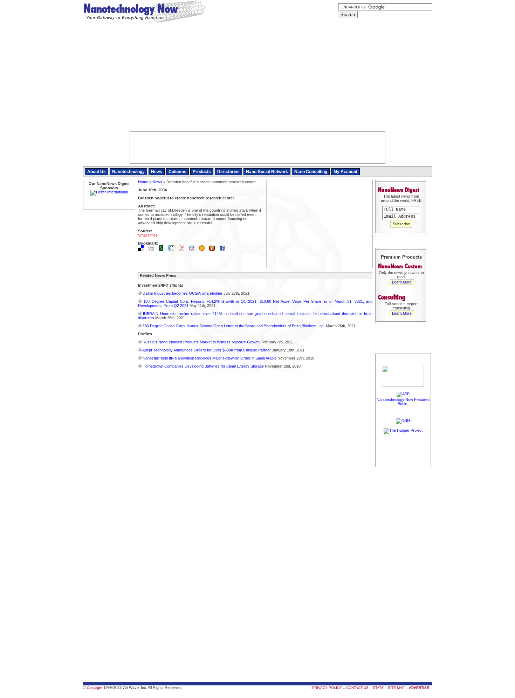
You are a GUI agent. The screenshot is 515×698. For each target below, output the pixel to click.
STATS (378, 688)
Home (143, 182)
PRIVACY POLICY (327, 688)
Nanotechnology (128, 171)
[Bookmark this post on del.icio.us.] (142, 249)
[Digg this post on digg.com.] (152, 249)
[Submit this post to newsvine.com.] (162, 249)
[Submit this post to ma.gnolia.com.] (203, 249)
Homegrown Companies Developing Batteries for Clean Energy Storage (203, 366)
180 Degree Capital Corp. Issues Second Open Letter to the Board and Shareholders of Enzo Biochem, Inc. (234, 326)
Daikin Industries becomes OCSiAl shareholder (182, 293)
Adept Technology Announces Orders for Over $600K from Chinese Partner (206, 350)
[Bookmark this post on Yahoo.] (183, 249)
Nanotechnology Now (144, 12)
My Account (345, 171)
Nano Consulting (310, 171)
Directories (228, 171)
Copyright (94, 688)
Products (202, 171)
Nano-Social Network (267, 171)
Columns (177, 171)
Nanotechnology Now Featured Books (403, 401)
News (156, 171)
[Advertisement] (257, 79)
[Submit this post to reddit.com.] (193, 249)
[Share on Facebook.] (223, 249)
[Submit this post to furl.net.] (213, 249)
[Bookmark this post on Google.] (173, 249)
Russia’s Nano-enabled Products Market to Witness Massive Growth (201, 342)
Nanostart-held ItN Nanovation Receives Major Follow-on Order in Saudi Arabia (209, 358)
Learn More (402, 282)
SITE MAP (396, 688)
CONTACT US (357, 688)
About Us (96, 171)
